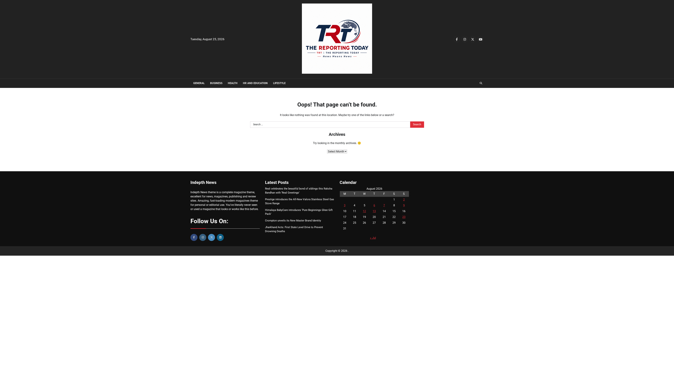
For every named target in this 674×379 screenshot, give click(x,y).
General (199, 83)
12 (364, 211)
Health (232, 83)
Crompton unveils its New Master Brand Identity (293, 220)
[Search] (481, 83)
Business (216, 83)
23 (403, 217)
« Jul (373, 238)
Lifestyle (279, 83)
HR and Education (255, 83)
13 (374, 211)
